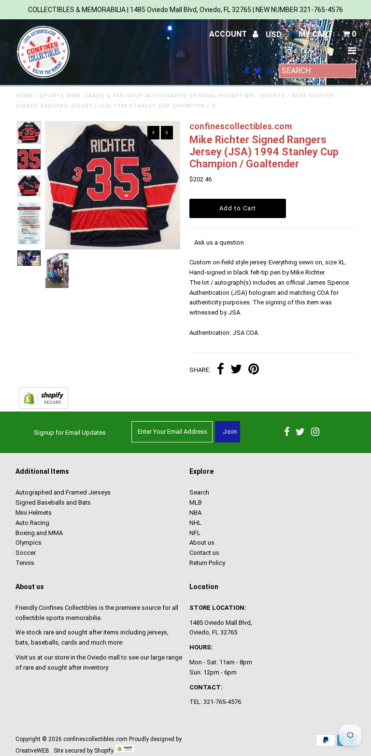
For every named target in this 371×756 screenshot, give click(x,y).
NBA (195, 512)
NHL (195, 522)
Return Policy (207, 562)
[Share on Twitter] (236, 370)
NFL (194, 532)
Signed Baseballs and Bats (53, 502)
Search (199, 492)
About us (201, 542)
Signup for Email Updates (70, 432)
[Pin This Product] (253, 370)
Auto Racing (32, 522)
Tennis (24, 562)
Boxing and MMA (39, 532)
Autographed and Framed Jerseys (63, 492)
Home (24, 96)
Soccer (25, 552)
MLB (195, 502)
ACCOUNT (229, 34)
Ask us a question (219, 242)
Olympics (28, 542)
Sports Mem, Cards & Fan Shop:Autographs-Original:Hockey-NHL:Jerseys (162, 96)
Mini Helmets (33, 512)
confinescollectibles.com (95, 739)
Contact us (204, 552)
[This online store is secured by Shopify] (43, 406)
